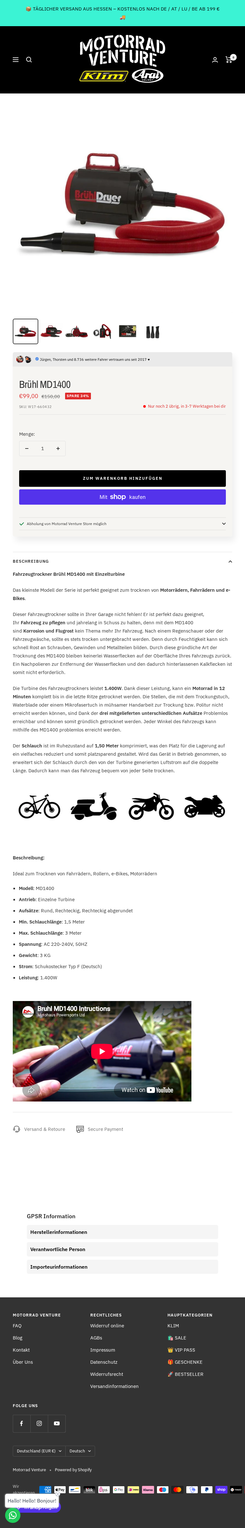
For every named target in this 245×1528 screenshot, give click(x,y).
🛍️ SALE (176, 1338)
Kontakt (21, 1350)
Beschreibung (31, 561)
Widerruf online (107, 1326)
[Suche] (29, 60)
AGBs (96, 1338)
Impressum (102, 1350)
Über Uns (23, 1362)
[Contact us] (12, 1515)
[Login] (215, 60)
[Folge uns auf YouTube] (56, 1423)
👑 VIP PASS (181, 1350)
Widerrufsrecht (106, 1374)
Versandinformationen (114, 1386)
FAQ (17, 1326)
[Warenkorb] (229, 59)
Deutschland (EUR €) (36, 1451)
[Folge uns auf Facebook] (21, 1423)
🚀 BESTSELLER (185, 1374)
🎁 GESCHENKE (185, 1362)
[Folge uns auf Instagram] (39, 1423)
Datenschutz (103, 1362)
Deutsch (77, 1451)
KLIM (173, 1326)
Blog (17, 1338)
